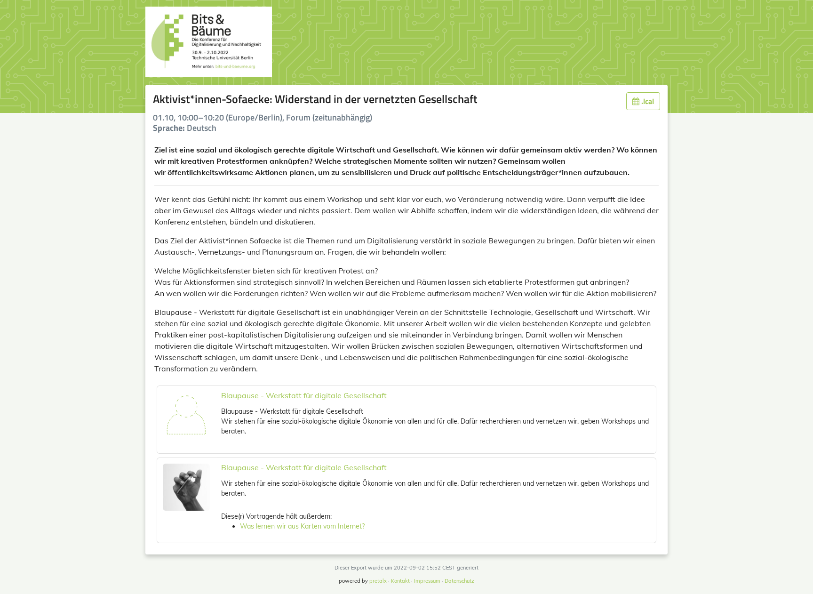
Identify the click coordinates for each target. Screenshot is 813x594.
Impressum (427, 581)
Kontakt (400, 581)
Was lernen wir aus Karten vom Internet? (302, 526)
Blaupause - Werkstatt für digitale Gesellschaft (304, 395)
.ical (646, 101)
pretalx (378, 581)
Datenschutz (459, 581)
